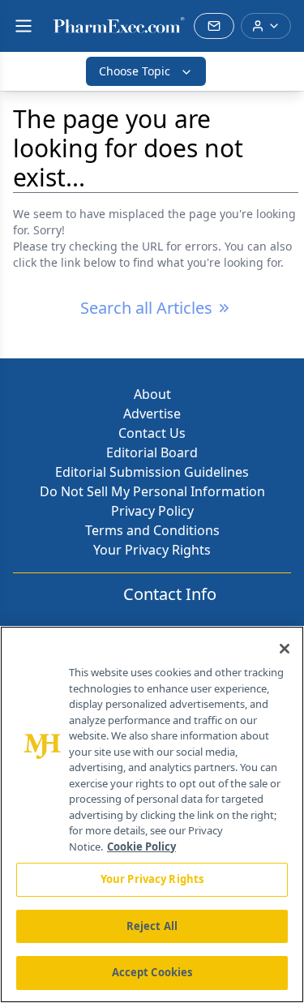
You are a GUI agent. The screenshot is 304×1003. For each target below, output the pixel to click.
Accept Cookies (152, 972)
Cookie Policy (141, 846)
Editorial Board (152, 452)
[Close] (284, 649)
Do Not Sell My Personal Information (152, 491)
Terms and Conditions (152, 530)
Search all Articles (146, 308)
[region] (152, 814)
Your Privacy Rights (152, 550)
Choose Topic (134, 71)
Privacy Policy (152, 511)
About (152, 394)
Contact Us (152, 433)
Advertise (152, 413)
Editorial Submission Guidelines (152, 472)
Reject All (152, 926)
